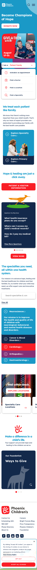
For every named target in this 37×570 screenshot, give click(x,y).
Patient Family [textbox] (16, 65)
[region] (18, 553)
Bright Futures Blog (27, 521)
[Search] (28, 5)
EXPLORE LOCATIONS (18, 391)
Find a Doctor (15, 80)
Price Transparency (27, 524)
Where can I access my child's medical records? (16, 227)
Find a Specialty (16, 95)
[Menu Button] (33, 5)
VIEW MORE (18, 256)
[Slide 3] (21, 491)
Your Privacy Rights (9, 554)
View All (4, 302)
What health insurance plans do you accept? (15, 219)
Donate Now (10, 26)
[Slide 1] (16, 492)
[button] (15, 416)
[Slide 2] (18, 491)
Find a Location (16, 88)
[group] (16, 405)
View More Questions (13, 244)
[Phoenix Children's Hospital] (7, 5)
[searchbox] (16, 295)
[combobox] (15, 65)
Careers (23, 518)
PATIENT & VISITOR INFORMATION (18, 186)
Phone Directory (7, 527)
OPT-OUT (18, 559)
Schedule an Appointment (20, 73)
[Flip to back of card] (31, 484)
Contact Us (5, 518)
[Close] (34, 541)
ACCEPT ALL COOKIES (18, 564)
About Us (4, 530)
